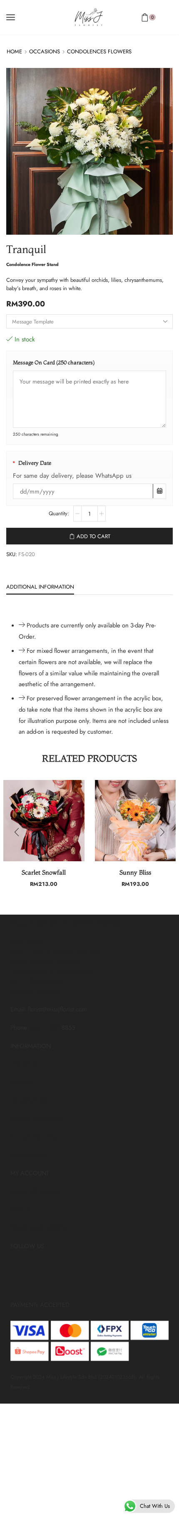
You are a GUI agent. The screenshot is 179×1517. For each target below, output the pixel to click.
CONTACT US (28, 1100)
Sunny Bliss (135, 872)
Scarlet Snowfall (44, 872)
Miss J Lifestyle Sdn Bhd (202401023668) (64, 923)
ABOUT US (24, 1063)
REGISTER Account (35, 1191)
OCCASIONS (44, 51)
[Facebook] (43, 1270)
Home (14, 51)
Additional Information (40, 587)
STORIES (21, 1082)
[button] (16, 832)
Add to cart (93, 536)
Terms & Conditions (36, 1136)
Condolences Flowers (99, 51)
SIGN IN (21, 1209)
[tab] (40, 587)
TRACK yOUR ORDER (38, 1227)
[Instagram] (20, 1270)
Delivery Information (37, 1118)
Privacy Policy (28, 1155)
